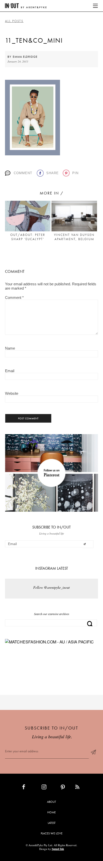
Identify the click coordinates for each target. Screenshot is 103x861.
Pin (75, 173)
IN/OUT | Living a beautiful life (25, 5)
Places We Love (51, 833)
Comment (23, 173)
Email (9, 371)
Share (52, 173)
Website (11, 393)
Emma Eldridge (25, 57)
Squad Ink (58, 849)
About (51, 802)
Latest (52, 823)
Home (51, 812)
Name (10, 348)
